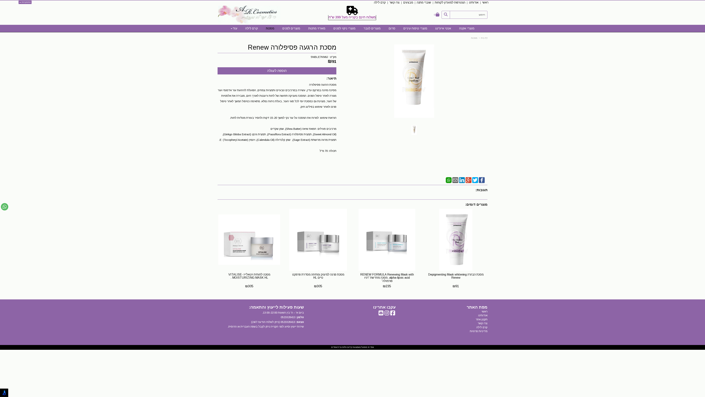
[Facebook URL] (392, 314)
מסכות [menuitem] (270, 28)
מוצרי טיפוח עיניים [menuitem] (415, 28)
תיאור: (331, 78)
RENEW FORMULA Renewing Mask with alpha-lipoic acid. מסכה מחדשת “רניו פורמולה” (387, 277)
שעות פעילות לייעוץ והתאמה (277, 307)
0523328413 (288, 317)
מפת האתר (477, 307)
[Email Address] (381, 314)
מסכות (474, 38)
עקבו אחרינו (384, 307)
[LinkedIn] (462, 179)
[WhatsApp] (449, 179)
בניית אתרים (336, 347)
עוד (235, 28)
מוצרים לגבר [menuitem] (372, 28)
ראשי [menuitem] (485, 2)
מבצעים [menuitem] (408, 2)
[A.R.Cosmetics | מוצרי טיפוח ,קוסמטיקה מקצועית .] (249, 15)
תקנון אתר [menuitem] (481, 319)
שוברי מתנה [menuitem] (424, 2)
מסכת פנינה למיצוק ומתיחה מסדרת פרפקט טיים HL (318, 276)
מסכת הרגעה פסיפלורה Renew (292, 47)
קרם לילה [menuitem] (380, 2)
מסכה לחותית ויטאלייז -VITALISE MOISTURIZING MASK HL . (249, 276)
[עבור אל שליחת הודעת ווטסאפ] (4, 206)
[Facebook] (482, 179)
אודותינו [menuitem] (473, 2)
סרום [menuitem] (392, 28)
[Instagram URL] (386, 314)
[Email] (455, 179)
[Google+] (468, 179)
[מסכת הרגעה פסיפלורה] (414, 130)
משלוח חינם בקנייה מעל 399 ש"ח (352, 17)
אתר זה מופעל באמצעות (352, 347)
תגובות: (481, 190)
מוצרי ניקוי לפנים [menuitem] (344, 28)
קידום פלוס (347, 347)
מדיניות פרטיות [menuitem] (478, 331)
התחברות (26, 2)
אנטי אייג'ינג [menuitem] (443, 28)
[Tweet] (475, 179)
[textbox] (352, 14)
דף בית (484, 38)
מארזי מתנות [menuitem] (316, 28)
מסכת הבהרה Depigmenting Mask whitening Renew (456, 276)
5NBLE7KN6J (319, 56)
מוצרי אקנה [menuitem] (466, 28)
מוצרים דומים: (476, 204)
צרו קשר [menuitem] (394, 2)
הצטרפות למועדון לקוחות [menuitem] (450, 2)
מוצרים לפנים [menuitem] (291, 28)
